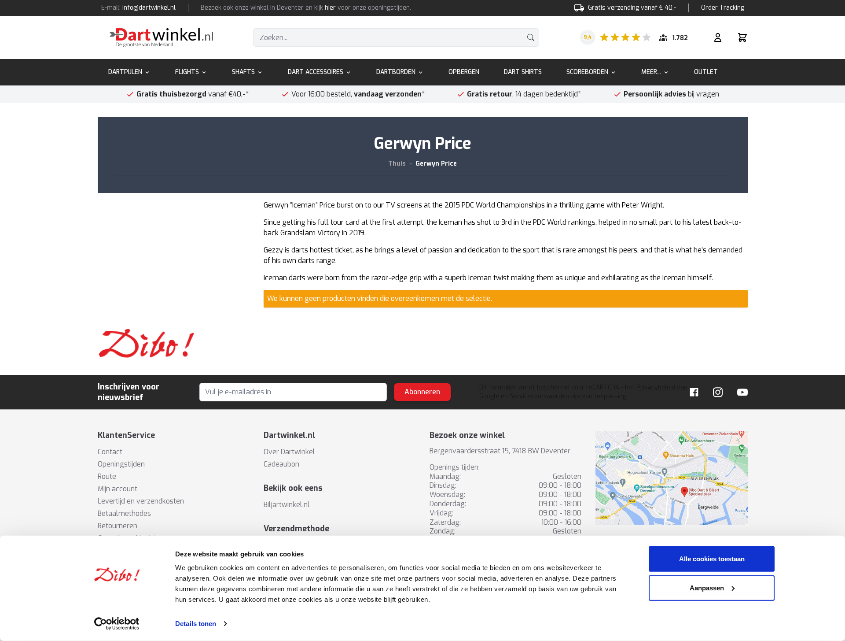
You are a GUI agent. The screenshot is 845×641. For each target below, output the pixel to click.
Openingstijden (121, 464)
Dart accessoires (315, 72)
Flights (187, 72)
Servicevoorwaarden (539, 396)
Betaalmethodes (124, 513)
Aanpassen (707, 587)
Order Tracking (722, 8)
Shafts (243, 72)
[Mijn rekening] (718, 37)
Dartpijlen (125, 72)
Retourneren (117, 525)
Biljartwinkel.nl (287, 504)
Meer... (651, 72)
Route (107, 476)
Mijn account (117, 488)
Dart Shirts (523, 72)
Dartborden (395, 72)
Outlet (706, 72)
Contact (110, 451)
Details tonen (195, 623)
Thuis (397, 163)
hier (330, 8)
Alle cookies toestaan (712, 559)
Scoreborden (587, 72)
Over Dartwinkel (289, 451)
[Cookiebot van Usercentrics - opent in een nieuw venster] (116, 623)
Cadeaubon (281, 464)
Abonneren (422, 391)
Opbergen (463, 72)
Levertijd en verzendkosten (141, 501)
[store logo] (161, 37)
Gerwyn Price (436, 163)
